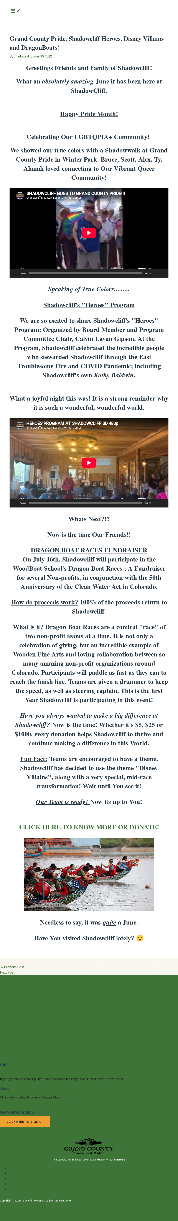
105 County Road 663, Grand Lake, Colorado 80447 (36, 1102)
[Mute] (156, 273)
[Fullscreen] (163, 273)
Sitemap (14, 1168)
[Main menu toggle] (15, 11)
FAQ (12, 1178)
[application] (89, 233)
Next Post (9, 972)
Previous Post (12, 967)
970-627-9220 (10, 1073)
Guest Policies (19, 1189)
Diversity (15, 1173)
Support (14, 1184)
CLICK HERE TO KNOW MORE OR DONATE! (89, 826)
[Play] (15, 273)
